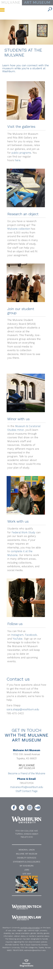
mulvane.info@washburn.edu (26, 787)
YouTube (18, 638)
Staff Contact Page (27, 791)
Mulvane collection (18, 228)
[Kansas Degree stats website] (26, 964)
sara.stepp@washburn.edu (23, 709)
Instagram (17, 634)
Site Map (27, 874)
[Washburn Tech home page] (26, 907)
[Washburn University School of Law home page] (26, 917)
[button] (50, 9)
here (17, 160)
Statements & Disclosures (26, 862)
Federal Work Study (23, 532)
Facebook (31, 634)
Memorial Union (27, 850)
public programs (21, 152)
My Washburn (26, 866)
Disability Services (26, 858)
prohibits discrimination (30, 928)
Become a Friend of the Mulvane (26, 773)
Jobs (26, 870)
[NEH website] (27, 884)
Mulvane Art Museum (26, 854)
